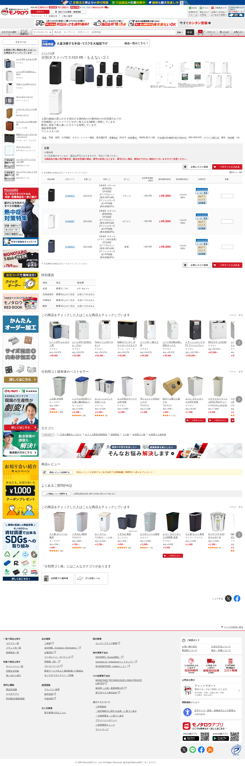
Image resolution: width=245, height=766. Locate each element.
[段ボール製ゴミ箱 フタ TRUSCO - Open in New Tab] (173, 387)
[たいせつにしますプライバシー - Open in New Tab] (236, 750)
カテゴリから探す (9, 32)
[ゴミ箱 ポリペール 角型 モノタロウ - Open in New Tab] (59, 522)
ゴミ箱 (125, 434)
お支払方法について (221, 646)
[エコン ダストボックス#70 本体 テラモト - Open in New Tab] (195, 387)
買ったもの (224, 32)
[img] (16, 12)
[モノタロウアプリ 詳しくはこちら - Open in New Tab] (211, 725)
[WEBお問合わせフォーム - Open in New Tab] (193, 11)
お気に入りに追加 (199, 167)
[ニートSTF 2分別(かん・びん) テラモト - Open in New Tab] (82, 330)
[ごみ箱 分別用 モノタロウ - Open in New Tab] (59, 387)
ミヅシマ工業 (47, 53)
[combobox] (114, 32)
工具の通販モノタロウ (71, 434)
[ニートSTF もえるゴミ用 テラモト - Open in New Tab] (59, 330)
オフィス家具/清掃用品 (96, 434)
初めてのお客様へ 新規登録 (69, 12)
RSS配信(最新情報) (15, 698)
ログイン (40, 12)
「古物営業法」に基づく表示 (110, 716)
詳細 (179, 32)
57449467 (69, 221)
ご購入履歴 (67, 16)
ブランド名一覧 (13, 648)
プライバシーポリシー (106, 720)
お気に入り (238, 32)
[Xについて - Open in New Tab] (184, 752)
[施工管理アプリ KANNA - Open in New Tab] (21, 430)
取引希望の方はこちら (55, 712)
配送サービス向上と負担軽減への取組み (63, 671)
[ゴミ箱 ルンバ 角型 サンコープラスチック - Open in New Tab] (195, 522)
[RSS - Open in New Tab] (210, 752)
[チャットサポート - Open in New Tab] (204, 11)
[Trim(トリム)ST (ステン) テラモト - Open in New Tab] (105, 330)
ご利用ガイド (193, 640)
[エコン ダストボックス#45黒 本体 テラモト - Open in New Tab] (173, 522)
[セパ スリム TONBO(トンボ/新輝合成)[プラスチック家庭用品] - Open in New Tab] (105, 522)
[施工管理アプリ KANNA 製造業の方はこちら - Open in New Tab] (21, 455)
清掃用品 (114, 434)
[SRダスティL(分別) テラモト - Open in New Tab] (218, 330)
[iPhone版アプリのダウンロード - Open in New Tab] (196, 737)
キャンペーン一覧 (14, 666)
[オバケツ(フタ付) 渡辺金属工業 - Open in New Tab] (218, 522)
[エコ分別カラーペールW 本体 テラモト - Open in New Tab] (127, 387)
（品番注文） (24, 32)
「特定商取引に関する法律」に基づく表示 (116, 711)
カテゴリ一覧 (12, 643)
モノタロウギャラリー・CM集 (59, 675)
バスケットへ (197, 420)
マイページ (36, 16)
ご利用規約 (101, 706)
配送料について (189, 650)
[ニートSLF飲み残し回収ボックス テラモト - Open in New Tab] (173, 330)
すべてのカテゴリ (41, 32)
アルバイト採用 (52, 689)
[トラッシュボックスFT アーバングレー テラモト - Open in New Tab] (195, 330)
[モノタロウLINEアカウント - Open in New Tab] (192, 752)
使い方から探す (13, 675)
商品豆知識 (11, 689)
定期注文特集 (12, 671)
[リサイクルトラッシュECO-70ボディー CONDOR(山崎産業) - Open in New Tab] (218, 387)
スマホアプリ (12, 694)
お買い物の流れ (189, 646)
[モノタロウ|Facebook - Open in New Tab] (201, 752)
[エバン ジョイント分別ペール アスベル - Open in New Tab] (105, 387)
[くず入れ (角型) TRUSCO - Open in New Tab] (82, 522)
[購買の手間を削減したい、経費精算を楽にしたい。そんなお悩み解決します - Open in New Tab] (141, 450)
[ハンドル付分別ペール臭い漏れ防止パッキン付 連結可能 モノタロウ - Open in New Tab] (82, 387)
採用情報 (46, 685)
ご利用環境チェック (105, 725)
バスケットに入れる (230, 167)
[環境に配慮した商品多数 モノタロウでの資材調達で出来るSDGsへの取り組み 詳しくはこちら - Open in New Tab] (21, 579)
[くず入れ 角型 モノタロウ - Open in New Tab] (127, 522)
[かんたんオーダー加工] (21, 383)
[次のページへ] (239, 342)
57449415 (69, 196)
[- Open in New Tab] (191, 666)
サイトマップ (102, 729)
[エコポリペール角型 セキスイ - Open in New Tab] (150, 522)
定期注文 (53, 16)
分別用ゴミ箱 (138, 434)
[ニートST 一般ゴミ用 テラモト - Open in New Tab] (150, 330)
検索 (189, 32)
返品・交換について (221, 650)
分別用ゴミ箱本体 (157, 434)
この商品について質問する (57, 494)
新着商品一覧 (12, 652)
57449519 (69, 247)
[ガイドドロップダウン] (219, 13)
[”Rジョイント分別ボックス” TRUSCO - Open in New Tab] (150, 387)
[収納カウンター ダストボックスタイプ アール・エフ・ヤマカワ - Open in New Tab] (127, 330)
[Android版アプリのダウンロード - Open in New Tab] (226, 737)
